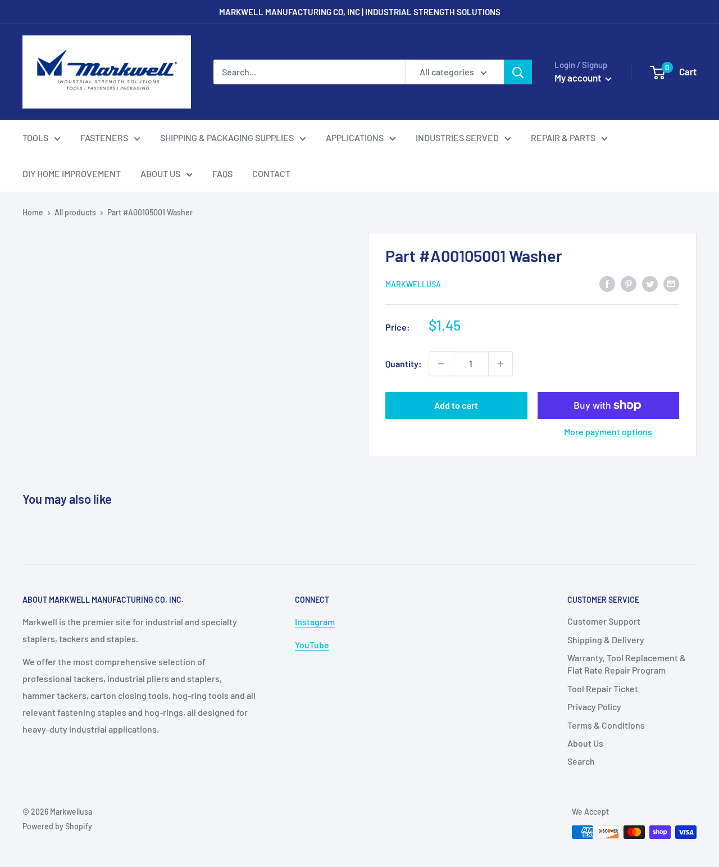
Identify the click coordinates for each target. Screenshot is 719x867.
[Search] (518, 72)
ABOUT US (160, 173)
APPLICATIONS (355, 137)
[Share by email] (671, 283)
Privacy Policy (594, 706)
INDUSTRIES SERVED (457, 137)
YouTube (312, 644)
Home (32, 212)
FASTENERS (104, 137)
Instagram (315, 621)
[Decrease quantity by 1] (441, 364)
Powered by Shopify (57, 826)
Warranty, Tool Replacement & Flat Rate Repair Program (626, 663)
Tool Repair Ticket (602, 688)
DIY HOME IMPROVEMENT (71, 173)
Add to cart (456, 405)
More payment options (608, 431)
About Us (585, 743)
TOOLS (35, 137)
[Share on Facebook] (607, 283)
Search (581, 761)
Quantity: (403, 363)
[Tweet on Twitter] (650, 283)
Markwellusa (413, 284)
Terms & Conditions (606, 725)
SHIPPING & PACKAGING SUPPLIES (227, 137)
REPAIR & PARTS (563, 137)
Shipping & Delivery (605, 639)
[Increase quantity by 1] (500, 364)
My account (578, 77)
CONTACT (271, 173)
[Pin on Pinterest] (628, 283)
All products (75, 212)
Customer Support (603, 621)
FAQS (222, 173)
